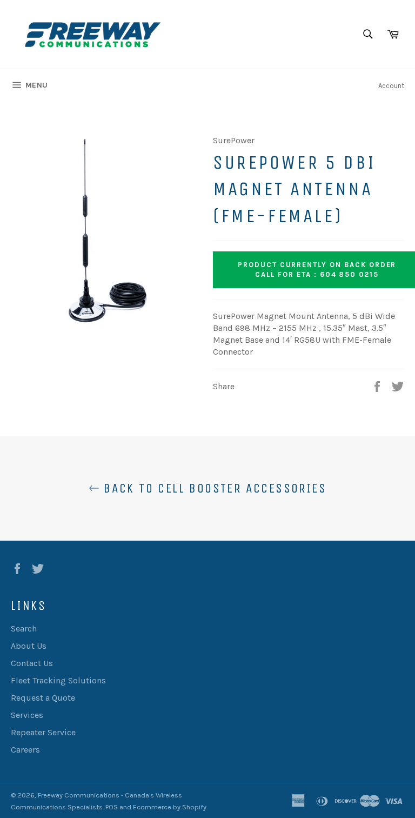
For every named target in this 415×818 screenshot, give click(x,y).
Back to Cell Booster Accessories (212, 488)
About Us (28, 646)
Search (24, 628)
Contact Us (32, 663)
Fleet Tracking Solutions (58, 680)
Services (27, 715)
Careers (25, 749)
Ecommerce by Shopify (169, 807)
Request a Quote (43, 698)
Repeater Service (43, 732)
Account (391, 86)
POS (111, 807)
